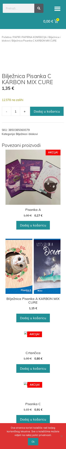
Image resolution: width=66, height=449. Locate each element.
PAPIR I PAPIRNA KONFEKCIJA (30, 37)
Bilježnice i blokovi (27, 134)
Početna (6, 37)
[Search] (38, 8)
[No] (61, 436)
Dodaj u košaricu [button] (33, 225)
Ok (33, 441)
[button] (57, 9)
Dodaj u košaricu (47, 111)
